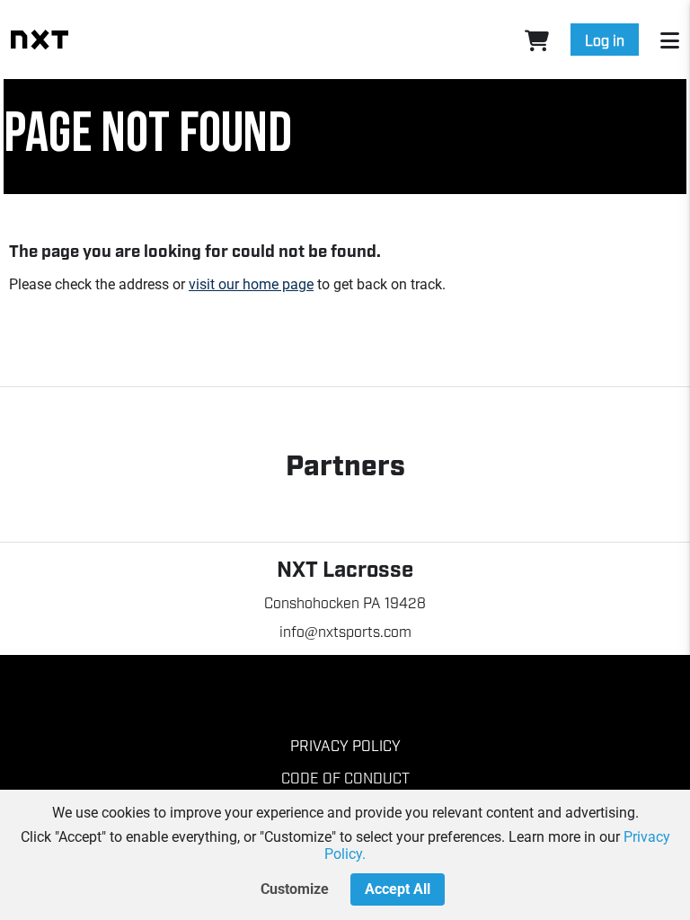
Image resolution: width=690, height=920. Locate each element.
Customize (295, 889)
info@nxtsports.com (345, 631)
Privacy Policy (345, 745)
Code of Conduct (345, 777)
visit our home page (251, 284)
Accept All (397, 889)
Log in (604, 40)
